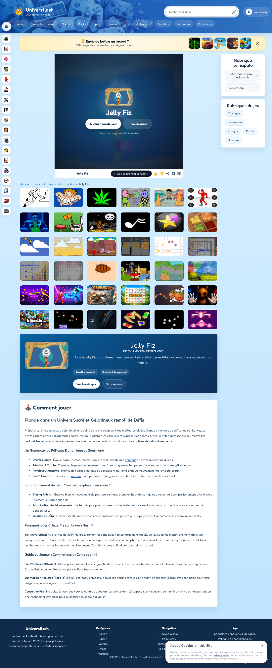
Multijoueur (142, 24)
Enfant (250, 131)
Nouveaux (183, 24)
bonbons (130, 460)
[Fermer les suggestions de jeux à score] (257, 43)
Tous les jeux (114, 384)
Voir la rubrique (86, 384)
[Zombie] (6, 69)
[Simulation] (6, 140)
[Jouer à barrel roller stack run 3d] (220, 43)
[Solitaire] (6, 160)
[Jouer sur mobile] (179, 173)
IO (126, 24)
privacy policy (222, 655)
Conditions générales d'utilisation (235, 633)
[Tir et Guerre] (6, 38)
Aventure (163, 24)
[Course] (6, 109)
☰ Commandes (137, 124)
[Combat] (6, 99)
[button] (131, 174)
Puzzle (113, 24)
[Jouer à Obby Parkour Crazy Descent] (245, 43)
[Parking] (6, 190)
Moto (82, 24)
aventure (55, 430)
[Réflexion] (6, 59)
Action (21, 24)
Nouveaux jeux (168, 633)
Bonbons (233, 140)
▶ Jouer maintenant (103, 124)
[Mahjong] (6, 49)
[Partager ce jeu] (168, 173)
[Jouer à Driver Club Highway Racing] (207, 43)
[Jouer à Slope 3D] (194, 43)
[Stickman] (6, 79)
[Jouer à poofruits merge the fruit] (232, 43)
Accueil (25, 184)
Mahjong (103, 653)
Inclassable (67, 184)
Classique (50, 184)
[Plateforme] (6, 89)
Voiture (66, 24)
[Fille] (6, 130)
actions (76, 476)
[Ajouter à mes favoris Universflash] (173, 173)
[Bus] (6, 211)
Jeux (37, 184)
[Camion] (6, 201)
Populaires (205, 24)
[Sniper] (6, 180)
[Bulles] (6, 170)
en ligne (233, 131)
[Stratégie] (6, 150)
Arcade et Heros (43, 24)
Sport (97, 24)
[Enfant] (6, 119)
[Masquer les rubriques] (6, 26)
